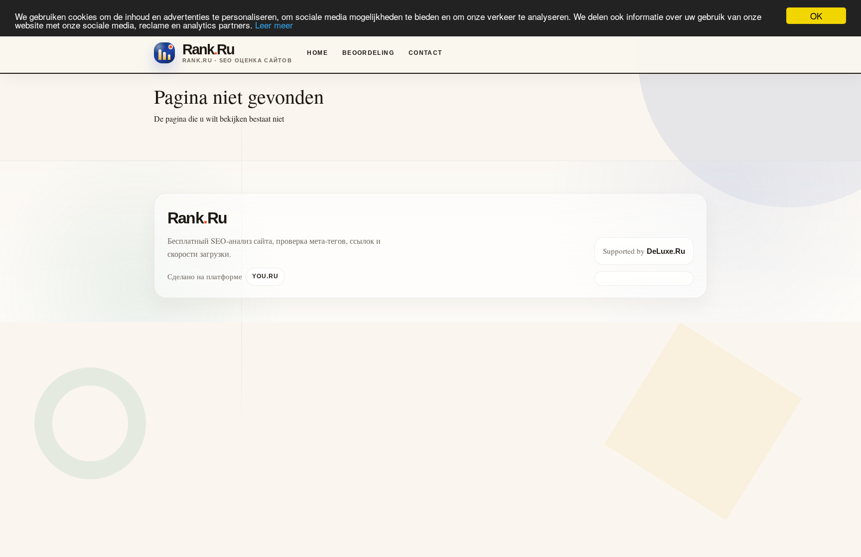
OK (816, 15)
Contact (425, 53)
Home (317, 53)
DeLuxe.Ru (666, 251)
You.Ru (265, 276)
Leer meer (274, 24)
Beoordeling (368, 53)
